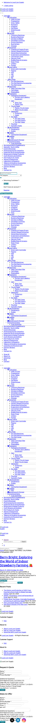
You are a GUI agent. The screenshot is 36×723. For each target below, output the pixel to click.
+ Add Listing (8, 6)
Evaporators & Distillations (20, 55)
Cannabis (7, 16)
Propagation (15, 21)
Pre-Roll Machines (17, 81)
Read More (3, 581)
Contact (6, 361)
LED (12, 76)
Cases (17, 115)
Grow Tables (15, 23)
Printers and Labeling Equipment (22, 98)
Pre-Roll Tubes (20, 122)
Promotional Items (13, 142)
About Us (7, 356)
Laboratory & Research (11, 161)
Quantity (3, 703)
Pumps (13, 65)
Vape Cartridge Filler (18, 88)
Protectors (18, 113)
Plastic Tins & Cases (22, 108)
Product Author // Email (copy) (10, 686)
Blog (5, 168)
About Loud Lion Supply (12, 629)
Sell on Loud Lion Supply (12, 630)
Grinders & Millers (17, 39)
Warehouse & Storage (16, 140)
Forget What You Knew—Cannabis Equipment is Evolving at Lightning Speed (19, 600)
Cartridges (14, 90)
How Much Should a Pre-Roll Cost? (16, 604)
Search (6, 540)
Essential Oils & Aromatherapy (14, 152)
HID (12, 74)
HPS (12, 72)
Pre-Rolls (12, 79)
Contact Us (8, 170)
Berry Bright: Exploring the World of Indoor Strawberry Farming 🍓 (16, 561)
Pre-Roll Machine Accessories (21, 83)
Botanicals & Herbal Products (14, 154)
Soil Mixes (14, 28)
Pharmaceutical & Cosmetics (14, 150)
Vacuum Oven (16, 58)
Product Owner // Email (8, 684)
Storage (14, 46)
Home (2, 550)
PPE (12, 138)
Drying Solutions (17, 42)
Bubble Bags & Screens (19, 60)
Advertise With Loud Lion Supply (15, 632)
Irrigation (14, 26)
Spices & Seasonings (11, 159)
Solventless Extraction (19, 53)
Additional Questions (7, 679)
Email (2, 673)
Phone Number (5, 675)
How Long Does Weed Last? (13, 603)
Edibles (11, 133)
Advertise (7, 358)
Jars (12, 101)
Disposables (15, 92)
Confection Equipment (19, 134)
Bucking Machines (17, 37)
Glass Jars (18, 103)
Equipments (15, 129)
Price (2, 705)
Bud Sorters (15, 44)
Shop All (6, 354)
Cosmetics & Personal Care (13, 165)
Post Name (3, 680)
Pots (12, 32)
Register (7, 190)
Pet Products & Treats (11, 158)
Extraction (12, 48)
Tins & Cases (15, 106)
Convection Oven (17, 56)
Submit (3, 690)
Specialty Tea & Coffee (11, 147)
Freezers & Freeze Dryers (19, 49)
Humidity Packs (16, 126)
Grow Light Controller (18, 69)
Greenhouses (15, 30)
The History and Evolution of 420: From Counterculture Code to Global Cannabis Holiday (18, 592)
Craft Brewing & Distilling (13, 156)
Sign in (6, 184)
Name (2, 671)
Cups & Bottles (16, 143)
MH (12, 78)
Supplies (11, 136)
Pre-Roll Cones (16, 85)
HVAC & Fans (15, 19)
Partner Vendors (9, 166)
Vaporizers (12, 87)
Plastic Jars (19, 104)
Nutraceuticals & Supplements (14, 145)
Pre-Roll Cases (20, 119)
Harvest (11, 33)
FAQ (5, 621)
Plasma (13, 71)
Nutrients (14, 24)
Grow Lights (12, 67)
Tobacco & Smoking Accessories (15, 163)
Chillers (13, 64)
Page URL (3, 682)
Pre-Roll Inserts (20, 120)
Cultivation (13, 17)
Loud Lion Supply (7, 635)
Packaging (13, 94)
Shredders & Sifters (18, 40)
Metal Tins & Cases (21, 110)
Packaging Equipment (18, 95)
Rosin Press (15, 62)
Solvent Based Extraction (20, 51)
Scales (13, 131)
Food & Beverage (10, 149)
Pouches (14, 124)
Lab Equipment (14, 127)
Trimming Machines (18, 35)
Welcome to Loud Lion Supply (14, 2)
